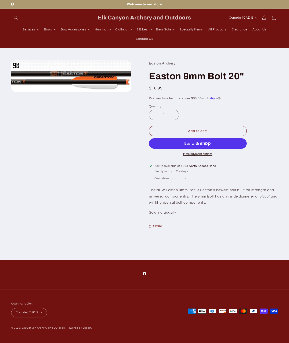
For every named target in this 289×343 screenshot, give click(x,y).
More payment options (197, 154)
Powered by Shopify (79, 328)
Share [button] (157, 226)
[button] (16, 18)
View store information (170, 178)
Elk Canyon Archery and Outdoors (44, 328)
